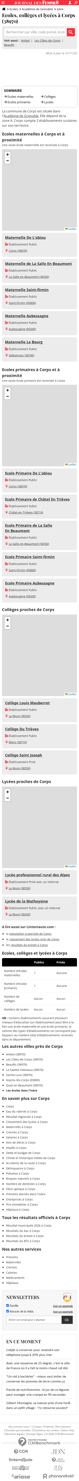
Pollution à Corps (17, 1173)
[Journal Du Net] (58, 1451)
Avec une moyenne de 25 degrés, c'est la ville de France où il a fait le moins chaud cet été (38, 1366)
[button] (7, 155)
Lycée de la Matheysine (26, 901)
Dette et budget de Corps (23, 1153)
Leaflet (72, 229)
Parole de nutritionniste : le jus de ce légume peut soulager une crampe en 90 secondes (37, 1392)
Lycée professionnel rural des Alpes (37, 874)
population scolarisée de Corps (30, 934)
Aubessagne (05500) (22, 329)
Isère (60, 9)
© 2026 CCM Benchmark (60, 1434)
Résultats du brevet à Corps (25, 1236)
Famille (13, 1306)
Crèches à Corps (17, 1132)
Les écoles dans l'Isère (21, 1090)
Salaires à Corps (17, 1137)
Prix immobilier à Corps (22, 1204)
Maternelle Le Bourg (24, 341)
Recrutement (63, 1426)
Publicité (49, 1426)
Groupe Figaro (35, 1434)
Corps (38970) (18, 251)
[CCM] (21, 1451)
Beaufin (9, 45)
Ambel (25, 40)
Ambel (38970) (15, 1054)
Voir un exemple (63, 1306)
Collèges (50, 96)
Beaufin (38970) (16, 1064)
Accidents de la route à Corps (26, 1163)
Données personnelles (18, 1430)
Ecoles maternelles (20, 96)
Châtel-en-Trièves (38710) (26, 512)
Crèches (11, 1267)
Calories (11, 1273)
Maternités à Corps (19, 1127)
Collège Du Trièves (22, 729)
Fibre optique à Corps (20, 1189)
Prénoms (12, 1257)
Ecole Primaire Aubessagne (29, 583)
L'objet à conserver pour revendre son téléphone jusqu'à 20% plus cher (32, 1352)
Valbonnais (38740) (21, 355)
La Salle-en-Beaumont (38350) (29, 277)
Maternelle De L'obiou (25, 237)
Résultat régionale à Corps (24, 1117)
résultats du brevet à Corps (29, 945)
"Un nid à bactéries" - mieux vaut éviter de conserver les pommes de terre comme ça (36, 1379)
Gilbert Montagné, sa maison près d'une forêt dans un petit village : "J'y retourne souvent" (38, 1405)
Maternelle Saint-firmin (27, 289)
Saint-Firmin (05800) (22, 303)
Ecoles (14, 9)
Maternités (13, 1262)
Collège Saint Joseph (23, 755)
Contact (37, 1426)
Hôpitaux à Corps (17, 1209)
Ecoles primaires (18, 102)
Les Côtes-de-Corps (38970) (24, 1059)
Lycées (48, 102)
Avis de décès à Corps (21, 1142)
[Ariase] (21, 1476)
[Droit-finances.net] (58, 1460)
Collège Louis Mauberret (27, 702)
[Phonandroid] (58, 1476)
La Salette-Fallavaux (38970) (24, 1070)
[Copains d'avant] (21, 1468)
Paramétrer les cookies (46, 1430)
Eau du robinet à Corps (21, 1111)
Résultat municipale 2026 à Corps (29, 1225)
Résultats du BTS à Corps (23, 1241)
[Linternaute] (21, 1460)
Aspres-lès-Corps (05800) (23, 1080)
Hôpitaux (12, 1283)
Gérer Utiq (68, 1430)
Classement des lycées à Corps (27, 1122)
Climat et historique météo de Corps (30, 1158)
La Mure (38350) (19, 716)
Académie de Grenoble (37, 9)
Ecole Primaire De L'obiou (28, 473)
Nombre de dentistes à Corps (26, 1184)
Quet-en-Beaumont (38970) (24, 1085)
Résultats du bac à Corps (23, 1231)
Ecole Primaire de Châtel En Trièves (37, 499)
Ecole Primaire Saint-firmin (30, 556)
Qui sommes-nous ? (20, 1426)
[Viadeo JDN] (58, 1468)
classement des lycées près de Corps (34, 939)
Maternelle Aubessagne (26, 315)
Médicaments (15, 1278)
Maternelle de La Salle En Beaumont (38, 263)
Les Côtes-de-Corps (47, 40)
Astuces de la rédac (21, 1311)
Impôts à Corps (16, 1148)
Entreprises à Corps (19, 1199)
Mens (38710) (18, 742)
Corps (10, 1106)
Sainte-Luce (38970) (19, 1075)
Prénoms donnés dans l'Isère (25, 1194)
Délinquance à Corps (20, 1168)
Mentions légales (15, 1434)
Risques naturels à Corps (23, 1178)
